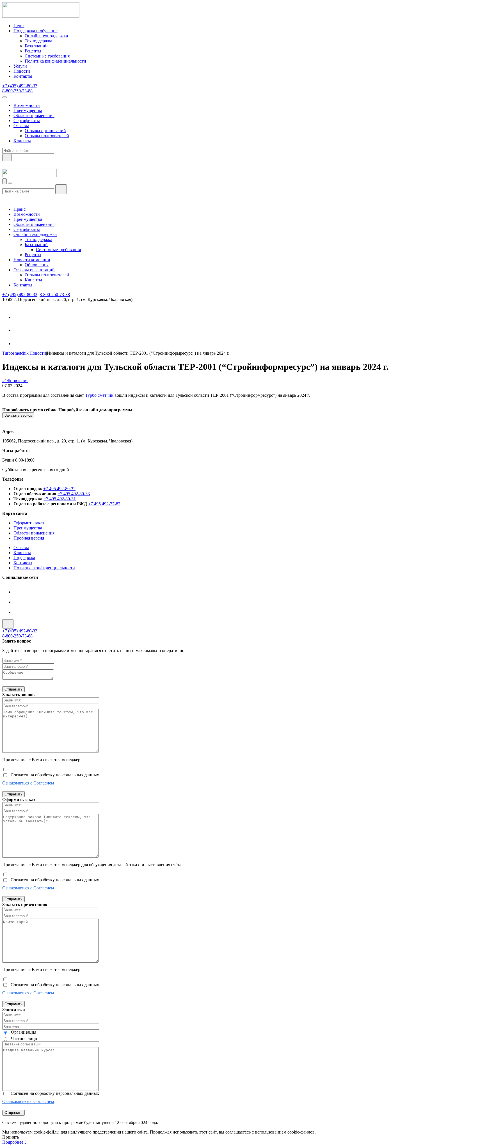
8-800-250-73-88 (17, 90)
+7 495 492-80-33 (74, 493)
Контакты (22, 76)
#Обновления (15, 380)
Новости (21, 71)
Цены (18, 25)
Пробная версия (28, 538)
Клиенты (22, 140)
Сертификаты (26, 120)
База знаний (36, 45)
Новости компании (31, 259)
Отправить (13, 689)
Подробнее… (15, 1142)
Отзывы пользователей (47, 135)
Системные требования (47, 56)
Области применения (33, 115)
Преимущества (27, 110)
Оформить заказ (28, 522)
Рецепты (33, 51)
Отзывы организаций (45, 130)
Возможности (26, 105)
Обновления (37, 264)
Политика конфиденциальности (55, 61)
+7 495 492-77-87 (104, 503)
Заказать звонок (18, 415)
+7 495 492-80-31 (60, 498)
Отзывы (21, 125)
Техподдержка (38, 40)
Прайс (19, 209)
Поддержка (24, 557)
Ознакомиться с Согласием (28, 783)
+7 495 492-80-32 (59, 488)
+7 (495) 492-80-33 (19, 85)
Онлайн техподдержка (46, 35)
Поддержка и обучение (35, 30)
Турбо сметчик (99, 395)
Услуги (20, 66)
